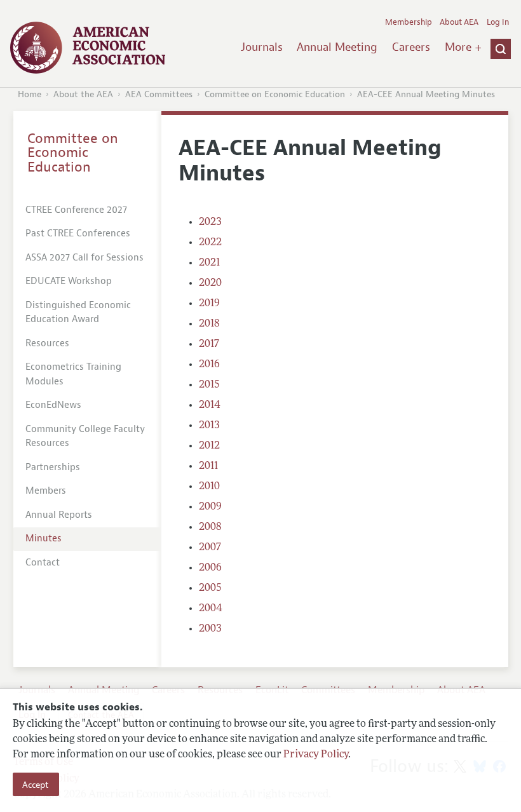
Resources (47, 343)
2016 (209, 365)
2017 (209, 344)
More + (463, 47)
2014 (209, 405)
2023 (210, 222)
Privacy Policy (315, 755)
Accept (35, 784)
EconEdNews (53, 405)
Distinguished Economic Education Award (78, 312)
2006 (210, 568)
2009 (210, 507)
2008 (210, 527)
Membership (408, 22)
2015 (209, 385)
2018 (209, 324)
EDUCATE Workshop (68, 281)
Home (29, 94)
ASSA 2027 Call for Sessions (84, 258)
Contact (42, 563)
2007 (210, 548)
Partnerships (52, 467)
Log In (498, 22)
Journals (262, 47)
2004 (210, 609)
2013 (209, 426)
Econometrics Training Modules (73, 374)
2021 (209, 263)
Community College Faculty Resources (85, 436)
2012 (209, 446)
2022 (210, 243)
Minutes (43, 538)
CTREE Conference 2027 (76, 210)
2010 (209, 487)
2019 (209, 304)
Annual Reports (58, 515)
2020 (210, 283)
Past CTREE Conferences (77, 233)
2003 (210, 629)
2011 (208, 466)
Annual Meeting (337, 47)
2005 (210, 588)
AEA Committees (159, 94)
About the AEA (83, 94)
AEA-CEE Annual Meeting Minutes (426, 94)
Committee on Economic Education (275, 94)
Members (45, 491)
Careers (411, 47)
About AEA (459, 22)
